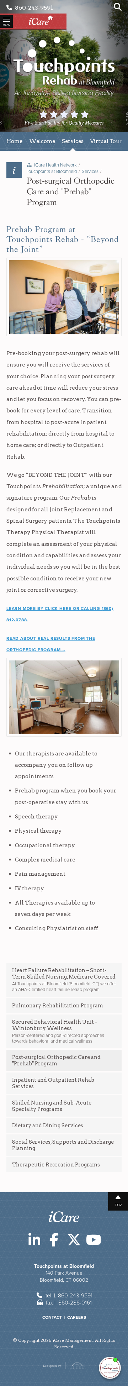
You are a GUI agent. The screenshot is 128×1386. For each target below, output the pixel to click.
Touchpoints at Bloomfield (52, 171)
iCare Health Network (55, 165)
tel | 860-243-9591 (68, 1295)
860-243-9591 (32, 7)
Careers (76, 1317)
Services (90, 171)
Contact (52, 1317)
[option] (77, 119)
